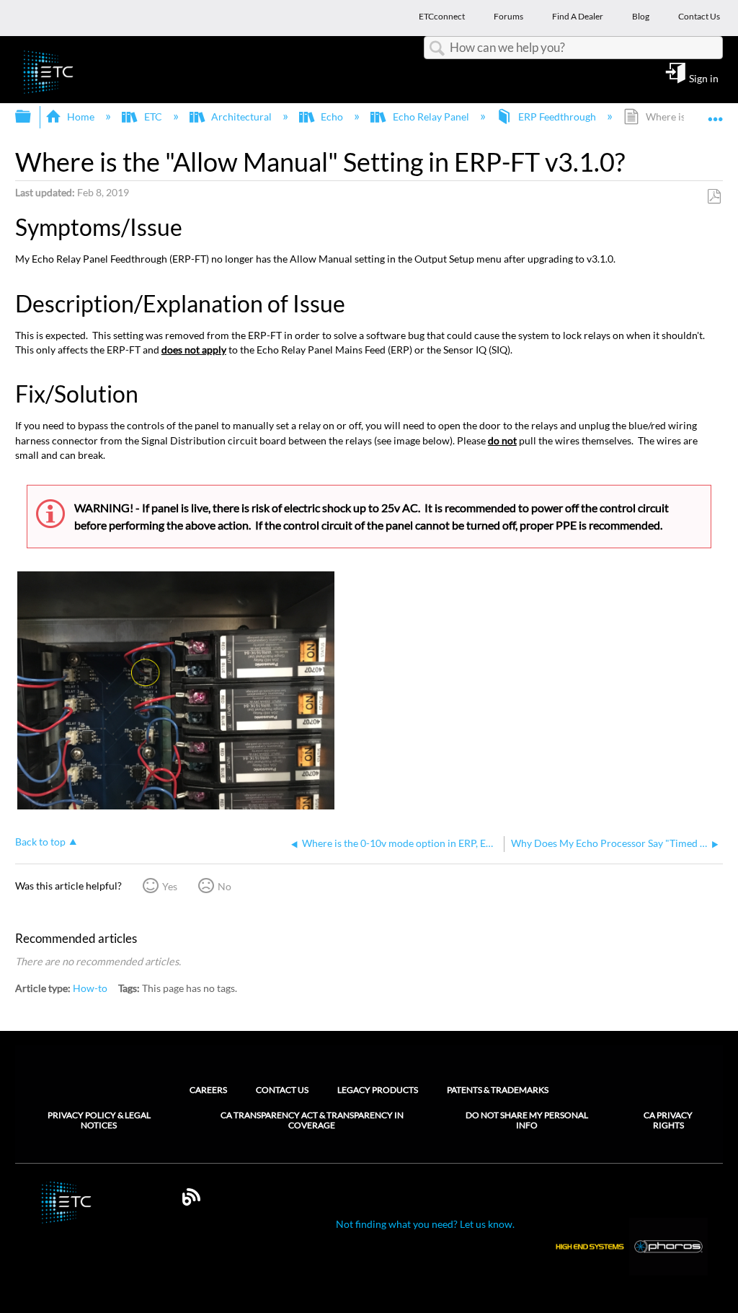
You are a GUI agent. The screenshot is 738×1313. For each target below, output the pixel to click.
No (224, 886)
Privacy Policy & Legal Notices (99, 1120)
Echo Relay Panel (431, 116)
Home (81, 116)
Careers (208, 1089)
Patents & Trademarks (497, 1089)
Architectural (241, 116)
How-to (90, 988)
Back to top (40, 842)
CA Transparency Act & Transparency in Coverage (312, 1120)
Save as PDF (714, 196)
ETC (153, 116)
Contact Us (282, 1089)
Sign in (704, 78)
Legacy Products (377, 1089)
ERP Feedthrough (557, 116)
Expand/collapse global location (716, 112)
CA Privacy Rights (668, 1120)
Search (437, 49)
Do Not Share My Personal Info (527, 1120)
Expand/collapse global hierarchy (32, 116)
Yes (169, 886)
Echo (332, 116)
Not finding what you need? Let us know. (425, 1224)
